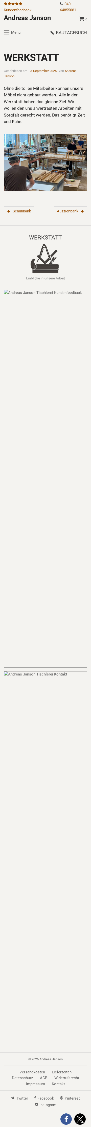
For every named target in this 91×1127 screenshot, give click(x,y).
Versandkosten (32, 1072)
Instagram (47, 1105)
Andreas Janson (27, 18)
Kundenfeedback (18, 10)
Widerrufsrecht (66, 1078)
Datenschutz (22, 1078)
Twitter (22, 1098)
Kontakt (58, 1084)
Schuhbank (22, 211)
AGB (43, 1078)
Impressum (35, 1084)
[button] (66, 1119)
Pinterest (72, 1098)
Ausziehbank (67, 211)
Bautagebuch (71, 32)
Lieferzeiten (62, 1072)
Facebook (45, 1098)
